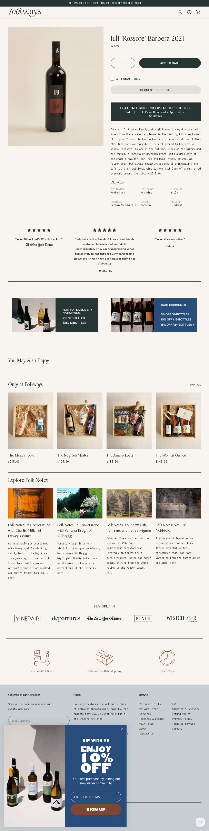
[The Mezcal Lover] (30, 420)
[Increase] (131, 63)
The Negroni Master (72, 455)
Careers (177, 728)
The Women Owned (171, 455)
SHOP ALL (195, 384)
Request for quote (155, 90)
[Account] (189, 12)
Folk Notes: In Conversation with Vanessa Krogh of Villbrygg (78, 530)
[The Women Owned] (178, 420)
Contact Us (146, 733)
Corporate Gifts (150, 704)
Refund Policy (181, 713)
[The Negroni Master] (79, 420)
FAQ (174, 704)
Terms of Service (183, 723)
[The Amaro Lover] (129, 420)
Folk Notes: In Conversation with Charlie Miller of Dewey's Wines (29, 530)
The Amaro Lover (120, 455)
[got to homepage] (24, 12)
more (11, 577)
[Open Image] (55, 86)
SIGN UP (96, 809)
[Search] (180, 12)
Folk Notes (146, 723)
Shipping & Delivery (185, 709)
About (143, 728)
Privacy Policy (182, 718)
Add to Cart (31, 443)
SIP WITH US (95, 740)
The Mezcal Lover (22, 455)
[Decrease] (114, 63)
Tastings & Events (151, 718)
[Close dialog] (122, 728)
